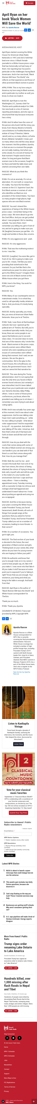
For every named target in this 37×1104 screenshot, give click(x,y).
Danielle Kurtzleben (9, 955)
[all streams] (34, 1101)
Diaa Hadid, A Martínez (10, 994)
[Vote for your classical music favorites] (18, 769)
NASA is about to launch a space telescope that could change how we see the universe (19, 872)
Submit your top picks (18, 813)
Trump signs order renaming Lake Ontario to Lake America (18, 947)
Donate (30, 3)
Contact (6, 1069)
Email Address (9, 831)
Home (6, 1047)
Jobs (5, 1060)
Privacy (6, 1091)
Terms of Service (9, 1087)
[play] (3, 1101)
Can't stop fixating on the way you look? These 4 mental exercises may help (19, 896)
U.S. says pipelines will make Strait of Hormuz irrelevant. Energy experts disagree (20, 919)
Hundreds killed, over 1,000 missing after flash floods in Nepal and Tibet (17, 984)
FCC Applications (9, 1082)
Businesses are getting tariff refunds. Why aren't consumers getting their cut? (20, 907)
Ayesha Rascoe (14, 27)
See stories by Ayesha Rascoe (21, 673)
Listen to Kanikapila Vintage (18, 725)
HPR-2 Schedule (9, 1056)
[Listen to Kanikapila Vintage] (18, 702)
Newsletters (8, 1065)
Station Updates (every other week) (17, 840)
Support (6, 1073)
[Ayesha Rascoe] (6, 630)
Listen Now (18, 744)
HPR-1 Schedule (9, 1051)
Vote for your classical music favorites (18, 791)
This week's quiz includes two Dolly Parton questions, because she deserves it (19, 884)
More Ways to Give (10, 1078)
